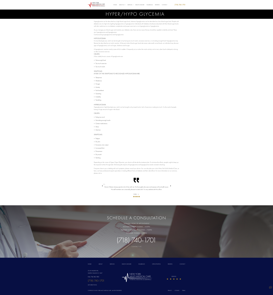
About (101, 264)
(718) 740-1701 (136, 240)
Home (115, 5)
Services (129, 5)
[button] (171, 186)
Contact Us (136, 246)
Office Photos (156, 264)
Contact (164, 5)
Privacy (170, 290)
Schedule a (136, 217)
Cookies (177, 290)
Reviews (157, 5)
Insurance (150, 5)
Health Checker (139, 5)
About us (122, 5)
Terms (183, 290)
